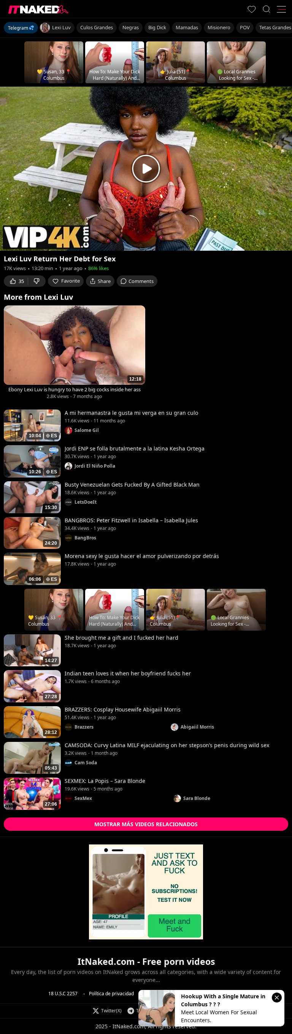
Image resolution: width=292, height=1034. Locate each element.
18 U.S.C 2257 (63, 993)
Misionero (219, 27)
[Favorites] (251, 9)
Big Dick (157, 27)
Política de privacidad (111, 993)
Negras (130, 27)
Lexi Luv (61, 27)
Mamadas (187, 27)
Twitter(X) (111, 1010)
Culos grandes (96, 27)
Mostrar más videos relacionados (146, 824)
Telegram (18, 28)
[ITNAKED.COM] (38, 9)
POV (245, 27)
